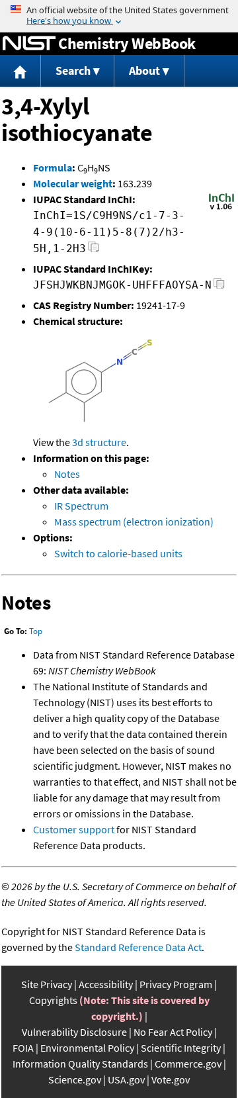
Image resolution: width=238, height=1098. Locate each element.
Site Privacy (46, 984)
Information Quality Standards (80, 1063)
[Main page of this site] (20, 71)
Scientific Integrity (181, 1047)
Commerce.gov (188, 1063)
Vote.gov (170, 1079)
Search (73, 70)
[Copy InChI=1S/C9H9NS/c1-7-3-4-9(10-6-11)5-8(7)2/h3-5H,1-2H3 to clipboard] (93, 250)
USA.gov (126, 1079)
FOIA (23, 1047)
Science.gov (74, 1079)
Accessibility (106, 984)
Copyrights (53, 1000)
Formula (52, 167)
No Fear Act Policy (173, 1031)
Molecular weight (72, 183)
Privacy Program (175, 984)
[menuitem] (20, 71)
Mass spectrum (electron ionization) (134, 521)
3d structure (99, 442)
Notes (67, 473)
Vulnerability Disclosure (74, 1031)
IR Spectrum (81, 505)
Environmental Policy (87, 1047)
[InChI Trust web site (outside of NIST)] (221, 208)
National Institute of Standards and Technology (29, 43)
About (144, 70)
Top (35, 631)
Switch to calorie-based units (118, 553)
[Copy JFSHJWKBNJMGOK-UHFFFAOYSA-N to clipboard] (219, 287)
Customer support (73, 829)
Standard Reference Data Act (138, 947)
